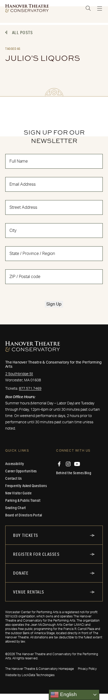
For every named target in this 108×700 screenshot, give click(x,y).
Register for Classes (36, 554)
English (68, 694)
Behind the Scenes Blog (73, 473)
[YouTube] (77, 464)
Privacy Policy (87, 668)
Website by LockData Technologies (30, 675)
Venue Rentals (28, 592)
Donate (21, 573)
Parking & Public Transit (22, 500)
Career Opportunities (21, 471)
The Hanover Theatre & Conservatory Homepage (39, 668)
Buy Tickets (25, 535)
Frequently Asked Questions (26, 485)
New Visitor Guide (18, 493)
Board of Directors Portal (23, 515)
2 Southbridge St (19, 374)
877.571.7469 (30, 389)
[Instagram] (68, 464)
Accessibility (14, 463)
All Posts (22, 32)
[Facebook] (59, 464)
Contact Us (13, 478)
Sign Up (54, 304)
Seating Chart (15, 507)
